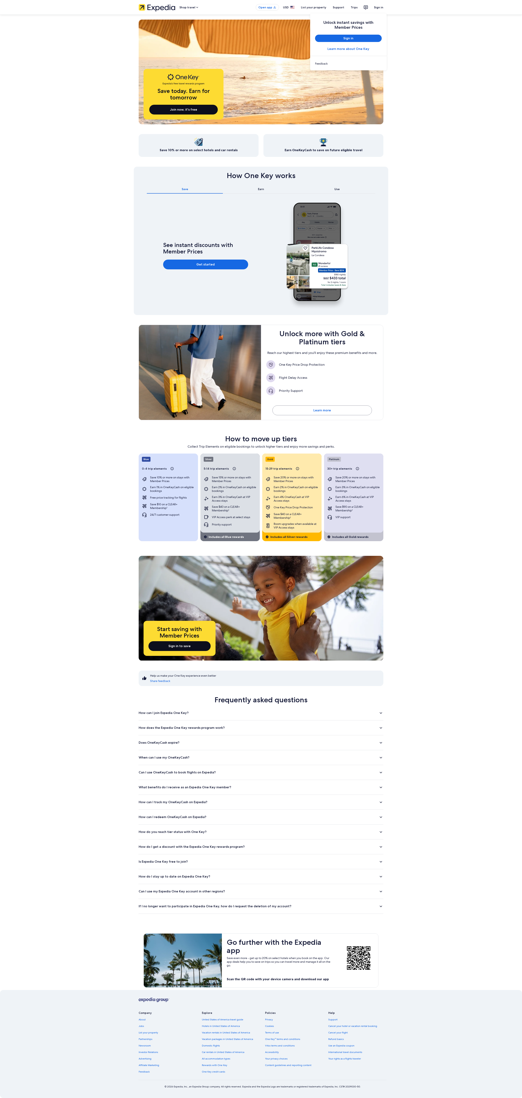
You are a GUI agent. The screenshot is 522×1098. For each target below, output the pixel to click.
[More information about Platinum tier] (357, 468)
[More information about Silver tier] (234, 468)
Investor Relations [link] (148, 1052)
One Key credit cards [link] (213, 1071)
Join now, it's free (183, 109)
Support (338, 7)
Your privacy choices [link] (276, 1058)
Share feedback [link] (160, 681)
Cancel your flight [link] (338, 1032)
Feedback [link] (144, 1071)
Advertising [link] (145, 1058)
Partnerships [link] (145, 1039)
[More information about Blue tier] (172, 468)
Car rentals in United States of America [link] (223, 1052)
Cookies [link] (269, 1026)
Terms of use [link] (272, 1032)
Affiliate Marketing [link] (149, 1065)
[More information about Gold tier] (297, 468)
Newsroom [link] (145, 1045)
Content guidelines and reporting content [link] (288, 1065)
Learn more (322, 410)
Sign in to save (179, 646)
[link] (348, 63)
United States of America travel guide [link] (222, 1019)
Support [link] (332, 1019)
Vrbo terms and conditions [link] (280, 1045)
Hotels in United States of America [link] (221, 1026)
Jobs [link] (141, 1026)
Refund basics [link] (336, 1039)
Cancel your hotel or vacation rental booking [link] (352, 1026)
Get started (205, 264)
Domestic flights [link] (211, 1045)
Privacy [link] (269, 1019)
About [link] (142, 1019)
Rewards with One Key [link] (214, 1065)
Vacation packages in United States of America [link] (227, 1039)
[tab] (185, 189)
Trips (354, 7)
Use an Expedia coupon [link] (341, 1045)
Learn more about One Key (348, 49)
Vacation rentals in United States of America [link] (226, 1032)
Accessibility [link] (272, 1052)
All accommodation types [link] (216, 1058)
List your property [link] (148, 1032)
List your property (313, 7)
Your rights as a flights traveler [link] (344, 1058)
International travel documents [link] (345, 1052)
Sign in (378, 7)
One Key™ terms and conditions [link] (282, 1039)
